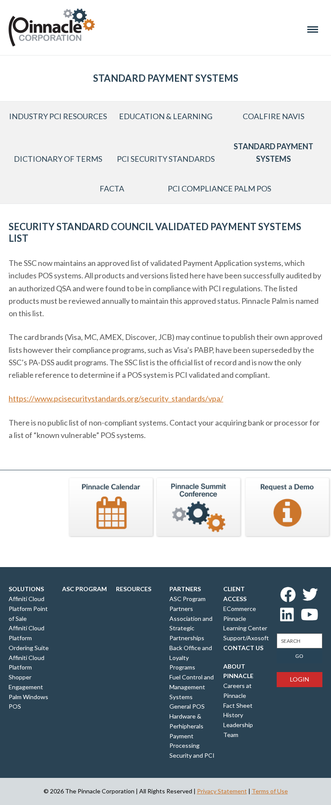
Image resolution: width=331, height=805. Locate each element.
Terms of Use (270, 791)
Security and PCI (192, 755)
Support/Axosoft (246, 638)
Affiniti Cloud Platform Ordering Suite (29, 637)
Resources (133, 588)
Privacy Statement (222, 791)
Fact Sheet (238, 705)
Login (299, 679)
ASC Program (84, 588)
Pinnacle (52, 27)
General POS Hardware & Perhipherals (187, 716)
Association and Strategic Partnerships (190, 628)
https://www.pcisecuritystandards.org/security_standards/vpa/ (116, 398)
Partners (185, 588)
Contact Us (243, 647)
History (233, 715)
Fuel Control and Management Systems (191, 686)
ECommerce (239, 608)
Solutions (26, 588)
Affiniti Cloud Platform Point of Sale (28, 608)
